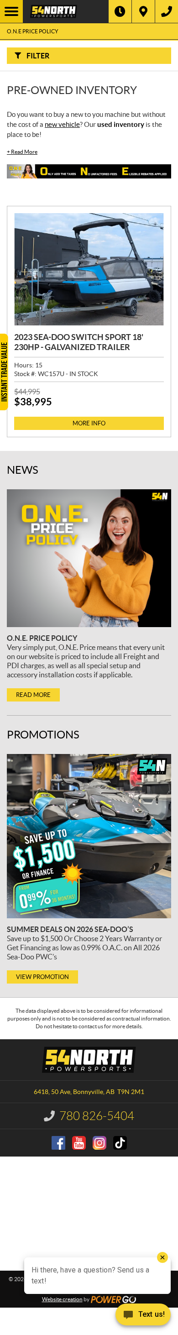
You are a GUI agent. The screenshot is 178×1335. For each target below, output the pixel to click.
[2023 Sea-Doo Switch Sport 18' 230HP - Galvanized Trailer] (89, 269)
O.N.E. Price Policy (42, 638)
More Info (89, 423)
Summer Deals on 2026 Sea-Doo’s (70, 929)
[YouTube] (79, 1143)
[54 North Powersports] (66, 11)
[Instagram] (99, 1143)
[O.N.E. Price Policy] (89, 558)
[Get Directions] (143, 11)
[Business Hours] (120, 11)
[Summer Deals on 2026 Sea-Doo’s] (89, 836)
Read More (22, 152)
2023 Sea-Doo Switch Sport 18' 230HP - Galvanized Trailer (78, 342)
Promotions (43, 734)
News (22, 470)
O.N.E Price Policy (32, 31)
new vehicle (62, 124)
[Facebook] (58, 1143)
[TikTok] (120, 1143)
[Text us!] (143, 1316)
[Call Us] (166, 11)
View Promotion (42, 977)
